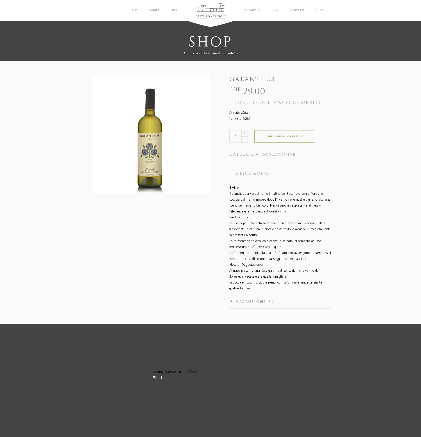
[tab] (280, 173)
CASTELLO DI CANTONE (278, 154)
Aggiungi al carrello (285, 136)
